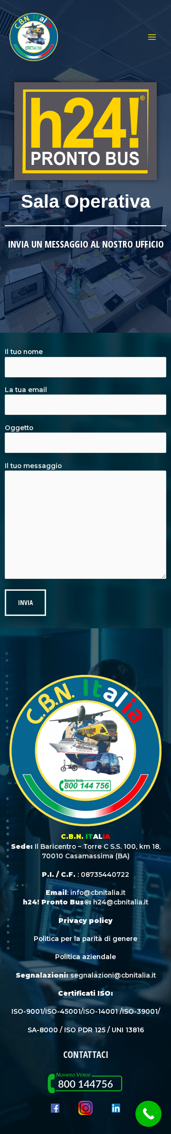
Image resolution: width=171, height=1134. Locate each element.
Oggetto (19, 428)
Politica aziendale (85, 957)
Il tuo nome (24, 352)
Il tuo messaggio (33, 466)
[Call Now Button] (148, 1114)
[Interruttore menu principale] (152, 37)
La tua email (26, 390)
